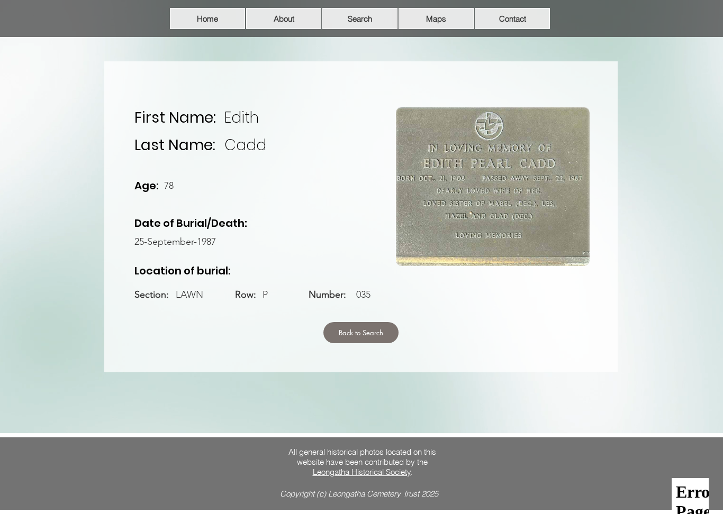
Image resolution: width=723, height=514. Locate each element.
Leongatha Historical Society (362, 472)
